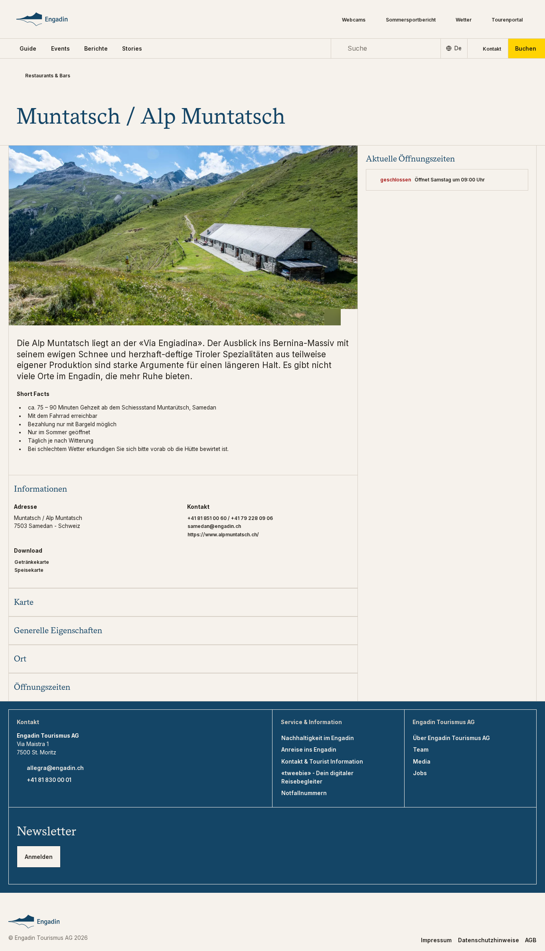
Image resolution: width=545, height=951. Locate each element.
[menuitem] (60, 49)
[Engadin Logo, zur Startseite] (53, 19)
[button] (28, 49)
